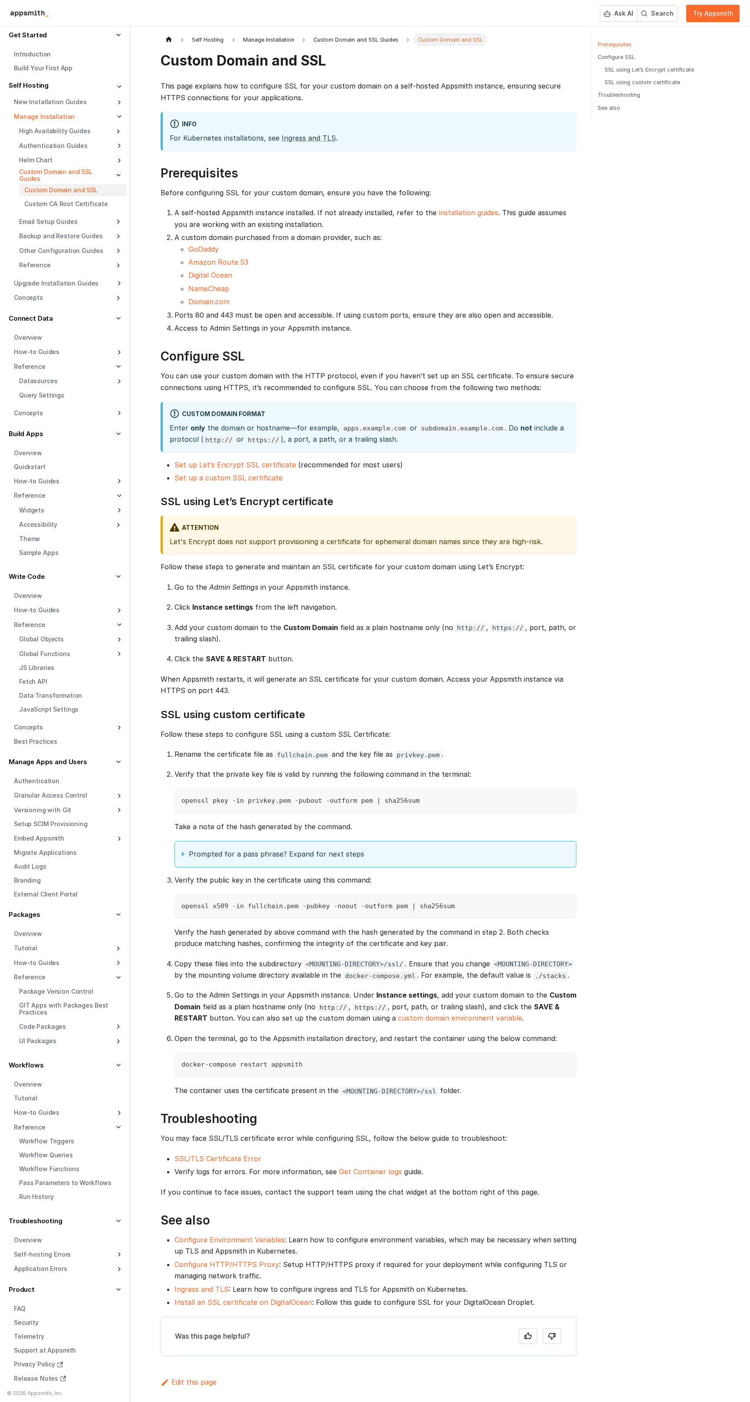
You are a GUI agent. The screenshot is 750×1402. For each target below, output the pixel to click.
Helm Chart (36, 160)
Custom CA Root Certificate (66, 203)
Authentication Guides (53, 145)
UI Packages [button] (37, 1040)
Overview (28, 337)
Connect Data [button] (31, 318)
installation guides (468, 212)
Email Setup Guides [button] (48, 221)
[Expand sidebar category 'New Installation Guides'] (118, 102)
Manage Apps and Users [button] (48, 762)
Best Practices (35, 741)
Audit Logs (30, 866)
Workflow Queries (46, 1155)
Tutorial (25, 1098)
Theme (29, 538)
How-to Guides (36, 351)
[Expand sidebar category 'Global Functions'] (118, 653)
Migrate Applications (45, 852)
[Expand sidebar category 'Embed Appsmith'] (118, 838)
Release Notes (36, 1378)
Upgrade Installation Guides (56, 283)
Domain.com (209, 301)
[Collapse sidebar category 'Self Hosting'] (118, 87)
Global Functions (44, 653)
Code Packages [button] (42, 1026)
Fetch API (33, 682)
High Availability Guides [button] (55, 131)
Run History (36, 1197)
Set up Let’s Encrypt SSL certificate (235, 464)
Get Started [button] (28, 35)
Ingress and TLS (309, 138)
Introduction (32, 54)
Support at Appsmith (45, 1350)
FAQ (20, 1309)
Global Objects (41, 639)
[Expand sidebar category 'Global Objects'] (118, 639)
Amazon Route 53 (218, 262)
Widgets (31, 510)
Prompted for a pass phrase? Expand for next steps (276, 854)
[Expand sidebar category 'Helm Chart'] (118, 160)
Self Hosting (29, 86)
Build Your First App (43, 68)
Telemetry (29, 1336)
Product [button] (22, 1289)
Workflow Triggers (46, 1141)
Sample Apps (38, 552)
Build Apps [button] (26, 434)
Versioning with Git (42, 810)
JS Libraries (36, 668)
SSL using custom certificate (642, 82)
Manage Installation (44, 116)
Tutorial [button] (25, 948)
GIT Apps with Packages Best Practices (63, 1008)
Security (26, 1322)
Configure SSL (616, 57)
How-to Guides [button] (36, 962)
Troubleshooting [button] (35, 1221)
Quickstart (30, 466)
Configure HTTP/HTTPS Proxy (226, 1264)
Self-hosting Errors (42, 1254)
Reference (30, 495)
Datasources (38, 380)
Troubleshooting (619, 95)
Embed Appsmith (39, 838)
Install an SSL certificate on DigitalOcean (243, 1302)
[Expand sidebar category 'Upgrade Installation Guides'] (118, 283)
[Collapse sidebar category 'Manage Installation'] (118, 116)
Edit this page (194, 1382)
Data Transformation (50, 695)
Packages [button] (24, 914)
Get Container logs (370, 1171)
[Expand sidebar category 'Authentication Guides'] (118, 145)
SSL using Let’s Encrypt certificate (649, 69)
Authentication (36, 781)
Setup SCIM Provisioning (51, 824)
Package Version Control (56, 991)
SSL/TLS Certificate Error (217, 1158)
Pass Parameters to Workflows (65, 1183)
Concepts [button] (28, 297)
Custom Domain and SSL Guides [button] (55, 175)
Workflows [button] (26, 1065)
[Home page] (169, 39)
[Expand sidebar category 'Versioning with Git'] (118, 810)
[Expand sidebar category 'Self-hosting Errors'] (118, 1254)
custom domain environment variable (460, 1018)
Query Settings (41, 395)
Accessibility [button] (38, 524)
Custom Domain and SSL (61, 190)
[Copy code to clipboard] (566, 799)
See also (609, 108)
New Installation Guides (50, 101)
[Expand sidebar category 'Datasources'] (118, 381)
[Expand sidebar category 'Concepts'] (118, 413)
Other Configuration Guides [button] (61, 250)
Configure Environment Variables (229, 1239)
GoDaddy (203, 249)
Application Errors (40, 1268)
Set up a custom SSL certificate (228, 477)
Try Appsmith (713, 13)
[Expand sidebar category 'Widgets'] (118, 510)
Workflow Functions (49, 1169)
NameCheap (208, 288)
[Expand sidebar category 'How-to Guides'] (118, 352)
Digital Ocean (210, 275)
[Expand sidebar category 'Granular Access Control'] (118, 795)
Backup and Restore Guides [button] (61, 236)
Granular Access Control (50, 795)
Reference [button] (35, 265)
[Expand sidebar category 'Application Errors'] (118, 1269)
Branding (27, 880)
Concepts (28, 413)
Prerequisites (615, 44)
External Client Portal (46, 894)
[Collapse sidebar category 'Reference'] (118, 495)
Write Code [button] (27, 576)
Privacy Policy (34, 1364)
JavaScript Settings (49, 709)
